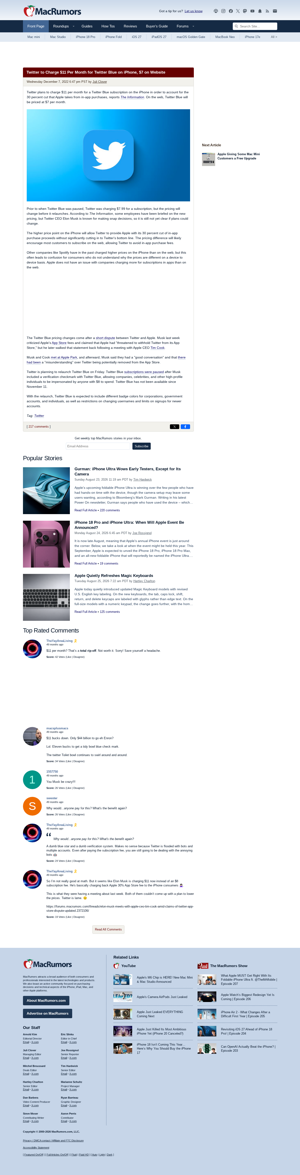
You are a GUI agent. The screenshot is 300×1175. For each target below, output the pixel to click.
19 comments (109, 563)
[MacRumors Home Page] (52, 11)
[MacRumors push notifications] (260, 11)
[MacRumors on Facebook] (231, 11)
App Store (59, 343)
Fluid (74, 1154)
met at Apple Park (64, 357)
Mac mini (33, 37)
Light (102, 1154)
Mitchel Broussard (34, 1066)
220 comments (110, 510)
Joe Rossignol (142, 533)
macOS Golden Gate (191, 37)
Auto (94, 1154)
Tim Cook (157, 348)
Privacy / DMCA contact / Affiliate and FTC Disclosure (53, 1140)
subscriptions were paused (144, 372)
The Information (132, 97)
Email (26, 1042)
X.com (35, 1042)
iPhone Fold (113, 37)
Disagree (78, 656)
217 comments (39, 426)
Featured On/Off (33, 1154)
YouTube (128, 966)
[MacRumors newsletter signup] (275, 11)
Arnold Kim (30, 1034)
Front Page (35, 26)
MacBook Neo (225, 37)
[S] (32, 814)
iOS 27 (136, 37)
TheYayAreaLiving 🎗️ (61, 641)
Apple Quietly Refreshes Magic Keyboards (114, 575)
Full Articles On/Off (57, 1154)
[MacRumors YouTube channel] (252, 11)
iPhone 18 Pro (85, 37)
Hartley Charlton (144, 581)
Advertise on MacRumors (47, 1013)
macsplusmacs (57, 728)
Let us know (193, 11)
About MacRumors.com (46, 1000)
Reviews (130, 26)
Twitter (39, 416)
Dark (109, 1154)
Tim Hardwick (142, 479)
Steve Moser (30, 1113)
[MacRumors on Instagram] (223, 11)
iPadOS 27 (159, 37)
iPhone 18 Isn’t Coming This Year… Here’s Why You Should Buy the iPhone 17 (164, 1048)
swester (51, 798)
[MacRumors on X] (238, 11)
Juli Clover (100, 81)
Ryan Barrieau (69, 1097)
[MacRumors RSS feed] (267, 11)
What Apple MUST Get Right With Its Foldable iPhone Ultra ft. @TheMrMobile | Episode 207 (249, 980)
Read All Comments (108, 929)
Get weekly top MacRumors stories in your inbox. (108, 438)
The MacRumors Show (229, 966)
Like (69, 656)
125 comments (110, 612)
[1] (32, 788)
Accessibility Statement (36, 1147)
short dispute (105, 338)
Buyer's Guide (157, 26)
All (274, 37)
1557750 (52, 771)
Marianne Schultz (71, 1082)
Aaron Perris (68, 1113)
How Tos (108, 26)
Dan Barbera (30, 1097)
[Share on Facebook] (185, 426)
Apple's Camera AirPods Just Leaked (162, 997)
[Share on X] (174, 426)
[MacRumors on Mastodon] (245, 11)
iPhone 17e (252, 37)
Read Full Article (86, 510)
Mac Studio (58, 37)
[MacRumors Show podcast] (216, 11)
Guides (87, 26)
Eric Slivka (67, 1034)
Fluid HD (84, 1154)
